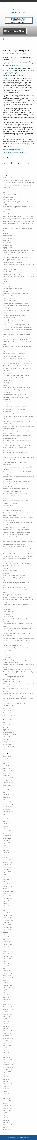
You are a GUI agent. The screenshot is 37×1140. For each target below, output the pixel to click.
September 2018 (8, 985)
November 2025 (8, 778)
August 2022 (7, 872)
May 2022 (6, 879)
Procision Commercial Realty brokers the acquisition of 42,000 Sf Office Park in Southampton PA (15, 503)
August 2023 (7, 843)
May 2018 (6, 995)
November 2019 (8, 951)
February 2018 (7, 1002)
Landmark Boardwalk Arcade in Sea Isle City (16, 375)
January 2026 (7, 773)
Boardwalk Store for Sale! (10, 214)
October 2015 (7, 1069)
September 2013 (8, 1108)
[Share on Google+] (11, 163)
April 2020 (6, 939)
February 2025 (7, 799)
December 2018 (8, 978)
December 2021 (8, 891)
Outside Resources (9, 715)
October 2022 (7, 867)
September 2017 (8, 1014)
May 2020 (6, 937)
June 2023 (6, 848)
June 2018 (6, 992)
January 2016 (7, 1062)
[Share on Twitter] (8, 163)
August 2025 (7, 785)
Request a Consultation (10, 570)
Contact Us (6, 281)
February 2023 (7, 857)
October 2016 (7, 1040)
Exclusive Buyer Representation (13, 288)
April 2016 (6, 1055)
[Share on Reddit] (29, 163)
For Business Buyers (9, 298)
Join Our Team (7, 373)
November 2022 (8, 864)
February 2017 (7, 1031)
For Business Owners (9, 301)
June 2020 (6, 934)
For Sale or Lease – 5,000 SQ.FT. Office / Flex (17, 325)
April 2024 (6, 823)
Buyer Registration (8, 243)
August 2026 (7, 756)
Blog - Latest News (14, 31)
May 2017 (6, 1023)
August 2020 (7, 929)
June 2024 (6, 819)
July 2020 (5, 932)
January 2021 (7, 917)
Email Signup (6, 286)
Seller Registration (8, 611)
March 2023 (6, 855)
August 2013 (7, 1110)
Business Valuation (8, 233)
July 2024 (5, 816)
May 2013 (6, 1117)
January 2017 (7, 1033)
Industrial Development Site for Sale (14, 358)
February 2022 (7, 886)
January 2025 (7, 802)
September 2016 (8, 1043)
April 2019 (6, 968)
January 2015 (7, 1086)
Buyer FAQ (6, 240)
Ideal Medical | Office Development (14, 354)
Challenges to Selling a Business (12, 262)
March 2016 (6, 1057)
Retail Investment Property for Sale (14, 575)
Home (5, 351)
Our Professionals (8, 713)
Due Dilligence (7, 284)
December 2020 (8, 920)
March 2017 (6, 1028)
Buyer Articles (7, 727)
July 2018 (5, 990)
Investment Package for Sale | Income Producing (18, 363)
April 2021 (6, 910)
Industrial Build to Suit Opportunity (13, 356)
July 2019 (5, 961)
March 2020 (6, 942)
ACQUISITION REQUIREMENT (12, 194)
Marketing (6, 382)
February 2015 (7, 1084)
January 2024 (7, 831)
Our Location (7, 710)
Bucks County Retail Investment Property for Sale (18, 216)
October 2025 (7, 780)
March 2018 (6, 999)
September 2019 (8, 956)
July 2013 (5, 1113)
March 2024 (6, 826)
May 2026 (6, 763)
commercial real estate (10, 734)
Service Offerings (8, 616)
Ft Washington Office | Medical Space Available (17, 327)
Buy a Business (7, 238)
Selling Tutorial (7, 614)
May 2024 (6, 821)
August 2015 (7, 1072)
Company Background (9, 269)
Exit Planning (7, 291)
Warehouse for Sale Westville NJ (13, 696)
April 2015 (6, 1079)
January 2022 (7, 889)
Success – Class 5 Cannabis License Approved (17, 640)
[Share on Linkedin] (18, 163)
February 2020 (7, 944)
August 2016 (7, 1045)
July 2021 (5, 903)
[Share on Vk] (25, 163)
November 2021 (8, 893)
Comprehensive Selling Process (12, 274)
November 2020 (8, 922)
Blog (4, 211)
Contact (5, 279)
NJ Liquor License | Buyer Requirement (15, 407)
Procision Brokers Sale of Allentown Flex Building (18, 481)
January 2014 (7, 1101)
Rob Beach (23, 53)
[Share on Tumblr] (22, 163)
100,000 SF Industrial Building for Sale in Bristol (17, 180)
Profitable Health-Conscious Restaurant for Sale (18, 556)
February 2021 (7, 915)
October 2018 (7, 983)
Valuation (5, 749)
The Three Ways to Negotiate (16, 50)
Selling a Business (8, 742)
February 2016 (7, 1060)
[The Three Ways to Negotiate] (16, 43)
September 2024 (8, 811)
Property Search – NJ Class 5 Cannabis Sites (16, 563)
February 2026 (7, 770)
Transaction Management (11, 662)
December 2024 (8, 804)
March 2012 (6, 1127)
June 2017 (6, 1021)
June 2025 (6, 790)
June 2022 (6, 876)
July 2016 (5, 1048)
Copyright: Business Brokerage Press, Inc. (16, 152)
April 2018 (6, 997)
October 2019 (7, 954)
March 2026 (6, 768)
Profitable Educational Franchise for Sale (15, 546)
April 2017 (6, 1026)
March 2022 (6, 884)
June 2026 (6, 761)
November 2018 (8, 980)
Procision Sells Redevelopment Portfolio (15, 534)
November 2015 (8, 1067)
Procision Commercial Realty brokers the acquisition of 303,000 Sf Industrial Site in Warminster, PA (15, 496)
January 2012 (7, 1130)
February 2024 (7, 828)
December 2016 (8, 1036)
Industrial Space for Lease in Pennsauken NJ (16, 361)
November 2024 (8, 807)
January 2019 (7, 975)
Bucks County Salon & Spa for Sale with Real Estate (18, 221)
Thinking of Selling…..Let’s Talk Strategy (15, 660)
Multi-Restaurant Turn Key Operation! (14, 395)
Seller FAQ (6, 739)
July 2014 (5, 1091)
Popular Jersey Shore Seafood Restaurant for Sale (18, 445)
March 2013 (6, 1122)
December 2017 (8, 1007)
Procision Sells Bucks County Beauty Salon (16, 527)
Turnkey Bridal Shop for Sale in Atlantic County (17, 669)
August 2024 (7, 814)
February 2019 (7, 973)
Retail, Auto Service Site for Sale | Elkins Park (17, 597)
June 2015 (6, 1074)
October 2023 (7, 838)
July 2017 (5, 1019)
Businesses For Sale (9, 235)
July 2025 (5, 787)
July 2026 (5, 758)
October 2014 (7, 1089)
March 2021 (6, 913)
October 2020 (7, 925)
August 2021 (7, 901)
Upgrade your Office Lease (11, 681)
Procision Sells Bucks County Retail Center (16, 530)
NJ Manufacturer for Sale (10, 414)
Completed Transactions (10, 272)
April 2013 (6, 1120)
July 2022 (5, 874)
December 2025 (8, 775)
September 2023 (8, 840)
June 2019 (6, 963)
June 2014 (6, 1093)
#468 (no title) (7, 178)
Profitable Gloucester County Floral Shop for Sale (18, 554)
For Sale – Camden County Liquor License (15, 303)
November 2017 (8, 1009)
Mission (5, 385)
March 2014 (6, 1098)
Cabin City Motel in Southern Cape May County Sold (18, 250)
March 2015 (6, 1081)
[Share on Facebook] (4, 163)
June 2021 (6, 905)
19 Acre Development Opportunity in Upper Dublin (18, 182)
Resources (6, 573)
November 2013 (8, 1105)
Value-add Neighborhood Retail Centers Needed (18, 693)
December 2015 (8, 1064)
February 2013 (7, 1125)
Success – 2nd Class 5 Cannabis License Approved (18, 638)
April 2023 (6, 852)
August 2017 (7, 1016)
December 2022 (8, 862)
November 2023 (8, 835)
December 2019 (8, 949)
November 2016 (8, 1038)
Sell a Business (7, 609)
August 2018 (7, 987)
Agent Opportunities (9, 199)
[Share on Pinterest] (15, 163)
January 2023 (7, 860)
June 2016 (6, 1050)
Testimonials (7, 655)
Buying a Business (8, 245)
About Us (6, 190)
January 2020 (7, 946)
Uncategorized (7, 744)
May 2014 (6, 1096)
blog (4, 722)
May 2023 (6, 850)
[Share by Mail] (32, 163)
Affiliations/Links (8, 197)
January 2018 (7, 1004)
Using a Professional (9, 746)
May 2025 (6, 792)
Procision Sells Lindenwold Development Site (16, 532)
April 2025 (6, 795)
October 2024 (7, 809)
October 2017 (7, 1011)
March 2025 (6, 797)
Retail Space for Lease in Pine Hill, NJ (14, 595)
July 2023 (5, 845)
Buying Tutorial (7, 248)
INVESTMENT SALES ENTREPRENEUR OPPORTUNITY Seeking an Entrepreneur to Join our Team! (18, 368)
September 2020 (8, 927)
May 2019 (6, 966)
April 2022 (6, 881)
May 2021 (6, 908)
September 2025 (8, 782)
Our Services (7, 708)
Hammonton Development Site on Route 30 (16, 339)
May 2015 (6, 1077)
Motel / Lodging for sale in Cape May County (16, 387)
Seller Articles (14, 53)
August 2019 (7, 958)
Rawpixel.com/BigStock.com (11, 150)
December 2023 (8, 833)
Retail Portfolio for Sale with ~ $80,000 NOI (16, 587)
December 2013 (8, 1103)
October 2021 (7, 896)
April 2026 (6, 766)
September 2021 (8, 898)
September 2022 (8, 869)
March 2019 (6, 970)
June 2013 (6, 1115)
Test (4, 652)
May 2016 (6, 1052)
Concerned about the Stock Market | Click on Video (18, 276)
